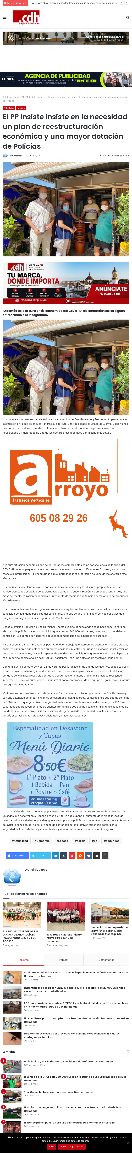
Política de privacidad (71, 1146)
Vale (51, 1146)
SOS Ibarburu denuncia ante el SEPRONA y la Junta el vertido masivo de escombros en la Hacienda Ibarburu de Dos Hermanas (76, 1004)
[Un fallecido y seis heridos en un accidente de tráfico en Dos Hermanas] (12, 1066)
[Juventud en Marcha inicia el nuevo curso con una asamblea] (66, 916)
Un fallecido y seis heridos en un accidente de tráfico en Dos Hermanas (68, 1061)
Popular (63, 959)
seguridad (112, 841)
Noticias (17, 97)
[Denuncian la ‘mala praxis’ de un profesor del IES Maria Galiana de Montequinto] (110, 913)
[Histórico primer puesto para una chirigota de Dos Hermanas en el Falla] (12, 1127)
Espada (63, 841)
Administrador (16, 155)
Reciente (23, 959)
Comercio (43, 841)
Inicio (8, 97)
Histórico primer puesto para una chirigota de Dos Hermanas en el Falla (69, 1122)
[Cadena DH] (26, 17)
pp (95, 841)
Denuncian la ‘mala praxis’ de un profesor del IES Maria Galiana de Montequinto (109, 931)
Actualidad (9, 108)
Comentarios (106, 959)
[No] (127, 1143)
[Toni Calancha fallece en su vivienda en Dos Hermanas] (12, 1096)
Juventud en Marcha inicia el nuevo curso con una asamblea (64, 938)
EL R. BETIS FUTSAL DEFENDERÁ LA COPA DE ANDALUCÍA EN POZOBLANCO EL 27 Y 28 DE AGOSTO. (21, 936)
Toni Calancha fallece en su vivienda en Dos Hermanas (58, 1092)
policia (81, 841)
